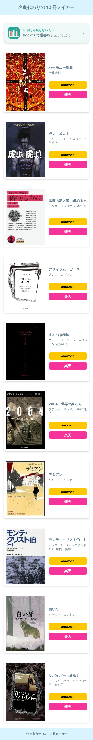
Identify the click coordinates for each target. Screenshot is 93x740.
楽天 (67, 94)
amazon (68, 85)
